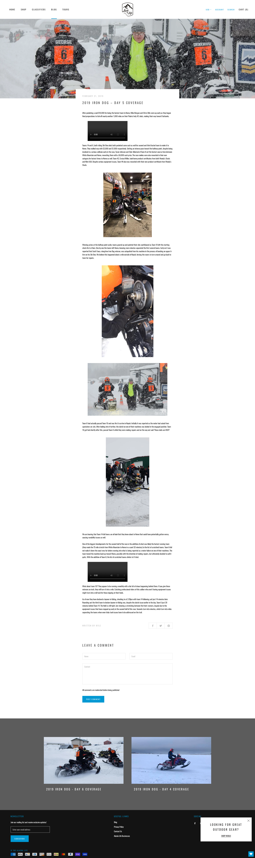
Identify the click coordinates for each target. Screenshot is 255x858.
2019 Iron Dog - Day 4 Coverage (161, 789)
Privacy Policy (119, 826)
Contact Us (118, 831)
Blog (54, 9)
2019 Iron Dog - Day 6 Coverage (73, 789)
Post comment (93, 699)
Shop (23, 9)
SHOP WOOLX (226, 835)
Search (231, 9)
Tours (65, 9)
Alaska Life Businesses (122, 835)
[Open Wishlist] (251, 854)
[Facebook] (195, 823)
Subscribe (19, 838)
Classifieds (39, 9)
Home (12, 9)
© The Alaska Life (19, 850)
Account (219, 9)
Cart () (243, 9)
